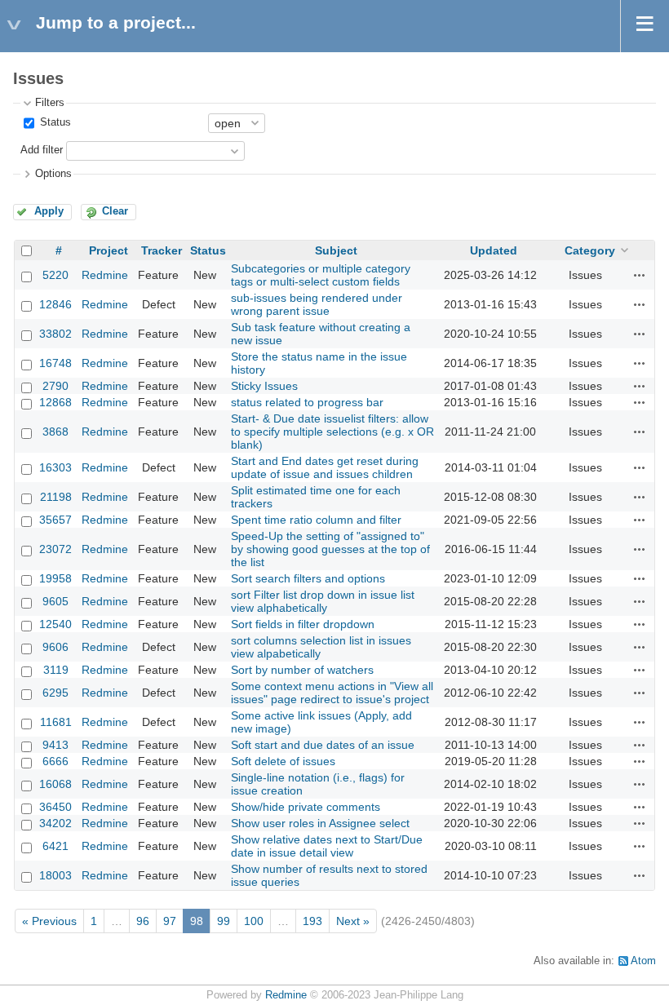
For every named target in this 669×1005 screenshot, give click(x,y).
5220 (55, 274)
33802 (55, 333)
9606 (55, 646)
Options (53, 173)
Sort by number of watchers (302, 669)
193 (312, 921)
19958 (55, 578)
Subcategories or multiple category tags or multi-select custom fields (320, 275)
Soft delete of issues (283, 761)
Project (108, 250)
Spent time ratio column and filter (316, 519)
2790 (55, 385)
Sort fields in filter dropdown (302, 624)
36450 (55, 806)
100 (254, 921)
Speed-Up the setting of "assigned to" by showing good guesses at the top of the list (330, 549)
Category (590, 250)
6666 (55, 761)
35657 (55, 519)
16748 (55, 363)
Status (54, 122)
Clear (115, 211)
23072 (55, 549)
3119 (56, 669)
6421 (55, 845)
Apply (49, 211)
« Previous (49, 921)
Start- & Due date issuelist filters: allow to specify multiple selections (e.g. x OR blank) (332, 431)
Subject (336, 250)
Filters (49, 102)
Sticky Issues (264, 385)
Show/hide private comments (305, 806)
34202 (55, 823)
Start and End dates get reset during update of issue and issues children (325, 467)
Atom (643, 961)
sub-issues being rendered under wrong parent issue (316, 304)
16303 (55, 467)
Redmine (105, 274)
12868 (55, 402)
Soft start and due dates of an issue (322, 744)
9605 (55, 601)
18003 (55, 875)
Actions (639, 274)
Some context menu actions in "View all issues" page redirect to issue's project (332, 693)
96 (142, 921)
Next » (353, 921)
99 (223, 921)
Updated (493, 250)
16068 (55, 783)
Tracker (161, 250)
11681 (56, 721)
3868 (55, 431)
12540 (55, 624)
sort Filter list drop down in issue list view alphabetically (322, 601)
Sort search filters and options (308, 578)
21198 (56, 496)
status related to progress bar (307, 402)
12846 (55, 304)
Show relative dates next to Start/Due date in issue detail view (327, 846)
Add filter (41, 150)
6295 (55, 692)
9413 (55, 744)
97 (169, 921)
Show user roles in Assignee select (320, 823)
